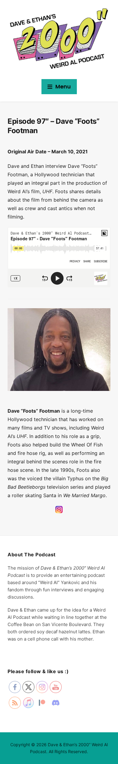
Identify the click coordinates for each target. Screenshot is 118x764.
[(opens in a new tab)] (59, 512)
